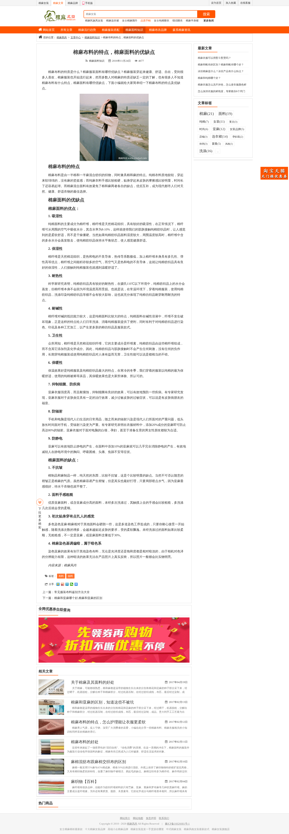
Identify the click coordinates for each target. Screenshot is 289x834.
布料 (61, 576)
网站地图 (138, 818)
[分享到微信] (71, 584)
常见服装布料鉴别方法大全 (72, 592)
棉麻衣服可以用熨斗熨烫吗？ (214, 57)
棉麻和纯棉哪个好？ (209, 77)
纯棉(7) (204, 121)
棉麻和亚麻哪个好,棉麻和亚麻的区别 (78, 598)
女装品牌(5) (237, 129)
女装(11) (219, 121)
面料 (70, 576)
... (218, 151)
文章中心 (76, 37)
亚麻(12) (219, 129)
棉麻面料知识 (134, 29)
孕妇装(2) (237, 136)
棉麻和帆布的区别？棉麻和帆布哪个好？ (221, 64)
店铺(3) (203, 136)
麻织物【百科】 (84, 781)
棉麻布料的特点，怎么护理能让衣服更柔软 (108, 722)
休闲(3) (203, 143)
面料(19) (225, 114)
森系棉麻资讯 (181, 29)
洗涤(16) (205, 151)
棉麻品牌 (73, 3)
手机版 (89, 3)
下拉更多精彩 (39, 518)
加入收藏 (231, 2)
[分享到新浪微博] (62, 584)
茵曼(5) (216, 143)
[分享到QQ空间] (58, 584)
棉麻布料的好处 (84, 742)
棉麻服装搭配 (111, 29)
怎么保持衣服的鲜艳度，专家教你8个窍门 (221, 91)
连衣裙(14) (220, 136)
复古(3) (233, 121)
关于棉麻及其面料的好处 (92, 682)
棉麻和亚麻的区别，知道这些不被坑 (102, 702)
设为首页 (216, 2)
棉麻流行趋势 (87, 29)
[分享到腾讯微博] (67, 584)
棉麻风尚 (62, 37)
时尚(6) (203, 129)
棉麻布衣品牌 (158, 29)
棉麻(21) (206, 113)
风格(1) (229, 143)
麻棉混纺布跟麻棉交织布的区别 (98, 762)
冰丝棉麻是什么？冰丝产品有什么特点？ (221, 71)
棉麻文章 (58, 3)
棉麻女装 (44, 3)
